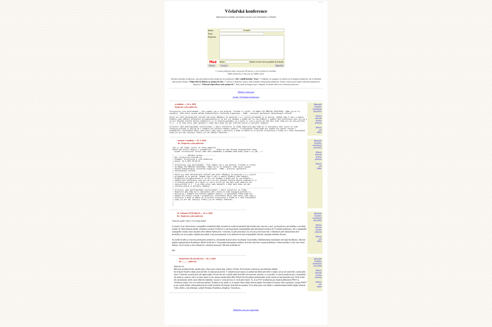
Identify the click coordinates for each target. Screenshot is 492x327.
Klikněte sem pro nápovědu (246, 309)
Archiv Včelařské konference (246, 96)
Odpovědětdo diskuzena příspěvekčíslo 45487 (317, 216)
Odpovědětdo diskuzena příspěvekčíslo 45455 (317, 107)
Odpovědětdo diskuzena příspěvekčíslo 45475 (317, 143)
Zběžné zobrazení (246, 92)
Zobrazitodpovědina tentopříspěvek (318, 119)
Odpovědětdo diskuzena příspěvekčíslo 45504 (317, 262)
